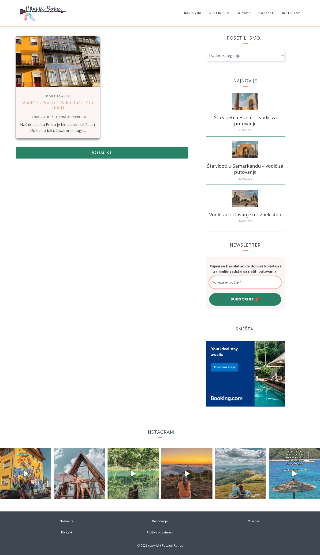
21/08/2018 (39, 117)
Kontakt (266, 13)
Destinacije (219, 13)
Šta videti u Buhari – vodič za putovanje (245, 120)
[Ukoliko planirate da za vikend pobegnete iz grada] (133, 473)
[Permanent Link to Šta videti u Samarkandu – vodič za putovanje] (245, 156)
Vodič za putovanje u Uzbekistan (245, 214)
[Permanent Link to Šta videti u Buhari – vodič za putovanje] (245, 108)
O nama (244, 13)
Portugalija (58, 96)
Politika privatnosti (160, 532)
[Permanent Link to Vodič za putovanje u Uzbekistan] (245, 205)
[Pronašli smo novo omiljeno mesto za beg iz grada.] (79, 473)
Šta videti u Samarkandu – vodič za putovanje (245, 169)
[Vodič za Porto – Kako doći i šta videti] (58, 87)
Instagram (291, 13)
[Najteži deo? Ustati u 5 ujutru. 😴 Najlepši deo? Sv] (186, 473)
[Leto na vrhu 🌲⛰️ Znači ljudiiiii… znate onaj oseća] (240, 473)
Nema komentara (71, 117)
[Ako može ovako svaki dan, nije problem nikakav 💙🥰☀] (294, 473)
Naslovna (192, 13)
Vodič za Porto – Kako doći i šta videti (57, 105)
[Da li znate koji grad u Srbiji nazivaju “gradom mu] (25, 473)
